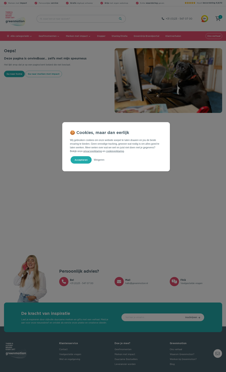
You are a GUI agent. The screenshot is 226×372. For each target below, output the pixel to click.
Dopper (101, 36)
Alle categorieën (19, 36)
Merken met (17, 3)
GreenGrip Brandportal (146, 36)
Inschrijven (191, 317)
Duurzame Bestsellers (126, 359)
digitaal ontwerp (81, 3)
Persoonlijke (48, 3)
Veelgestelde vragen (70, 354)
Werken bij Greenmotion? (183, 359)
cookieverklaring (115, 151)
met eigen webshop (116, 3)
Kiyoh (209, 3)
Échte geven (152, 3)
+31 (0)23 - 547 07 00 (179, 18)
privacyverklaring (92, 151)
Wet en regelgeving (69, 359)
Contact (63, 349)
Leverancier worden (125, 364)
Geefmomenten (48, 36)
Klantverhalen (173, 36)
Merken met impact (77, 36)
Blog (172, 364)
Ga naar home (14, 74)
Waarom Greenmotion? (182, 354)
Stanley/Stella (119, 36)
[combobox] (76, 19)
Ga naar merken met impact (43, 74)
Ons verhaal (213, 36)
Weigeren (99, 160)
